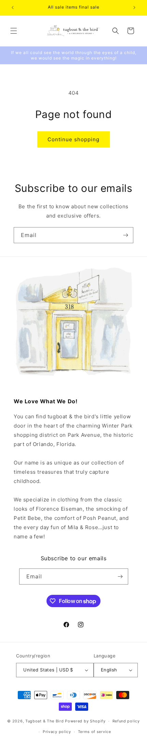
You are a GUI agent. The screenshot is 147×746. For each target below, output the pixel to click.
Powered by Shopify (85, 721)
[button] (13, 30)
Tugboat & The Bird (44, 721)
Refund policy (126, 721)
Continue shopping (73, 139)
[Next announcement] (134, 7)
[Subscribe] (125, 235)
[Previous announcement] (12, 7)
